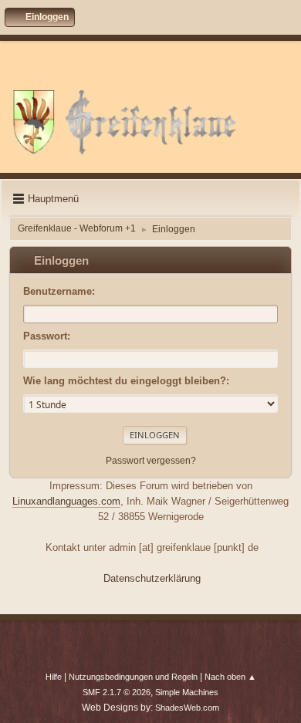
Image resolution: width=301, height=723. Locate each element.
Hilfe (54, 676)
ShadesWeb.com (187, 707)
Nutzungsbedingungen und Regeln (133, 676)
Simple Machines (186, 692)
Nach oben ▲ (230, 676)
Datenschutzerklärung (152, 578)
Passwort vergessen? (151, 460)
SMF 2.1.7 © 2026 (116, 692)
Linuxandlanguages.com (66, 501)
